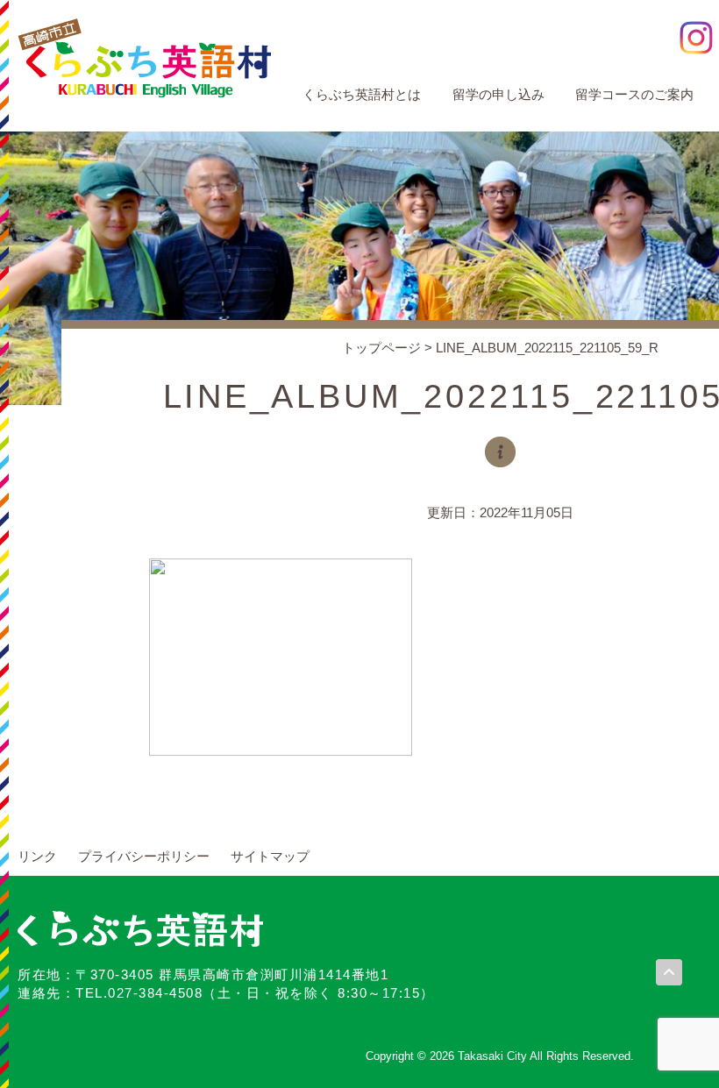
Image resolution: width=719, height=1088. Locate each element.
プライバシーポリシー (144, 856)
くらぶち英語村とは (362, 94)
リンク (37, 856)
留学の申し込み (498, 94)
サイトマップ (270, 856)
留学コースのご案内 (634, 94)
